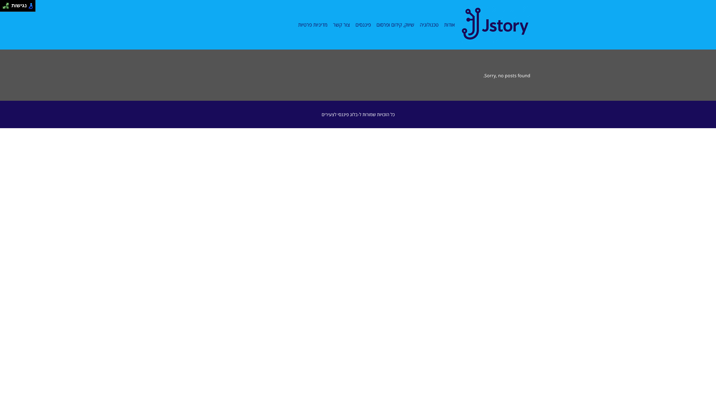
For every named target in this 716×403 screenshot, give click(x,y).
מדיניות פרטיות (313, 24)
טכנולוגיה (429, 24)
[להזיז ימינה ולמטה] (7, 7)
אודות (449, 24)
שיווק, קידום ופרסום (395, 24)
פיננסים (363, 24)
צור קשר (341, 24)
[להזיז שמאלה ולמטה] (4, 7)
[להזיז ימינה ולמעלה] (7, 4)
